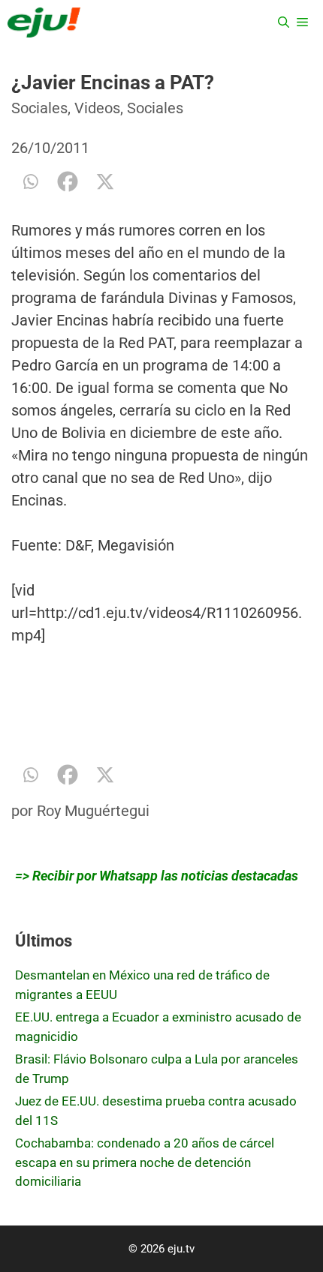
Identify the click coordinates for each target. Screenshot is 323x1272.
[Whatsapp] (30, 181)
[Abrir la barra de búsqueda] (283, 22)
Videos (97, 108)
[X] (105, 181)
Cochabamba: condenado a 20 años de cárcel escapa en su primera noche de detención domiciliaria (144, 1162)
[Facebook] (67, 181)
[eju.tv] (44, 22)
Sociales (39, 108)
